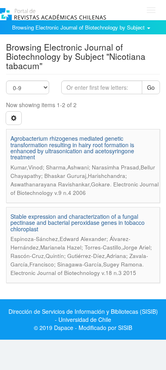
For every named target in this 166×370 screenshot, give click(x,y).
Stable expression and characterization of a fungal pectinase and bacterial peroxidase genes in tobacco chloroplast (77, 222)
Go (151, 87)
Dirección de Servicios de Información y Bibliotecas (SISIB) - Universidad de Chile (83, 315)
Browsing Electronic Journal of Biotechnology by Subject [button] (79, 27)
